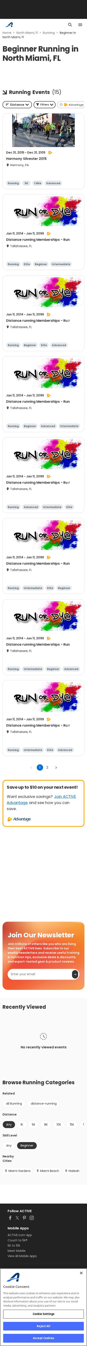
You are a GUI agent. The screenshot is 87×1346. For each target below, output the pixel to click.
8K (46, 1124)
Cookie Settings (43, 1314)
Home (7, 33)
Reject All (43, 1326)
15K (72, 1124)
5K (33, 1124)
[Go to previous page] (31, 767)
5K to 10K (14, 1245)
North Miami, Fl (27, 33)
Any (9, 1145)
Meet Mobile (17, 1251)
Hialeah (74, 1171)
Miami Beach (49, 1171)
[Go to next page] (56, 767)
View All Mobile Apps (22, 1256)
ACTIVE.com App (20, 1235)
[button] (45, 104)
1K (21, 1124)
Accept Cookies (43, 1338)
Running (49, 33)
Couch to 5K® (17, 1240)
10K (59, 1124)
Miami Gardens (19, 1171)
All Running (14, 1103)
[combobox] (17, 104)
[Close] (81, 1273)
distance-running (44, 1103)
